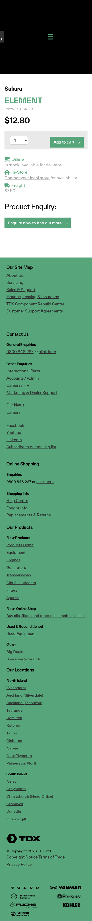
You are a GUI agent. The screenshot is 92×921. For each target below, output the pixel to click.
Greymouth (16, 789)
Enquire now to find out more (35, 223)
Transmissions (18, 575)
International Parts (23, 371)
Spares (12, 598)
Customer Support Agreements (34, 311)
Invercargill (16, 819)
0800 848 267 (19, 351)
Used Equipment (21, 633)
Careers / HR (17, 385)
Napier (12, 748)
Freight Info (17, 508)
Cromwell (14, 804)
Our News (15, 405)
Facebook (15, 425)
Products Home (19, 545)
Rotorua (13, 725)
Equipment (15, 552)
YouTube (13, 432)
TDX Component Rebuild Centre (35, 304)
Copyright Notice (22, 857)
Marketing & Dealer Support (31, 392)
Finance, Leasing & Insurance (32, 296)
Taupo (11, 733)
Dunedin (13, 811)
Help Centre (17, 500)
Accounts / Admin (22, 378)
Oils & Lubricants (21, 583)
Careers (13, 412)
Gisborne (14, 740)
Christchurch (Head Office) (29, 796)
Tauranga (14, 710)
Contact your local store (27, 177)
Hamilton (14, 718)
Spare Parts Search (23, 659)
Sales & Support (20, 289)
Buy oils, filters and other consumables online (45, 615)
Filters (11, 590)
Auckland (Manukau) (24, 703)
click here (47, 351)
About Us (14, 275)
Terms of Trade (51, 857)
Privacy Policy (19, 864)
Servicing (14, 282)
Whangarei (16, 688)
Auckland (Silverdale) (24, 695)
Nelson (12, 781)
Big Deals (14, 651)
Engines (13, 560)
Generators (16, 567)
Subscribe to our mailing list (31, 447)
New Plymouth (19, 755)
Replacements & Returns (28, 515)
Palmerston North (21, 763)
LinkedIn (14, 439)
